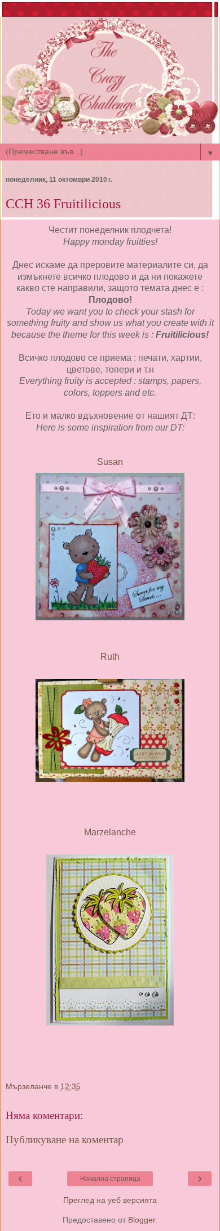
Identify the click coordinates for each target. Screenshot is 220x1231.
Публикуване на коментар (65, 1139)
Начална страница (110, 1179)
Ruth (110, 656)
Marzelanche (110, 832)
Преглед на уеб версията (110, 1200)
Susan (110, 462)
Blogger (141, 1219)
